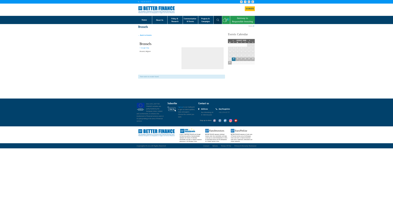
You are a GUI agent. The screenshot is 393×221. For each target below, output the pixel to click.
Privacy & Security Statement (245, 146)
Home (250, 26)
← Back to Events (145, 35)
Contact (206, 146)
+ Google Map (144, 48)
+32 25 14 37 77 (145, 2)
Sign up (180, 107)
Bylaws (215, 146)
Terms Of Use (226, 146)
